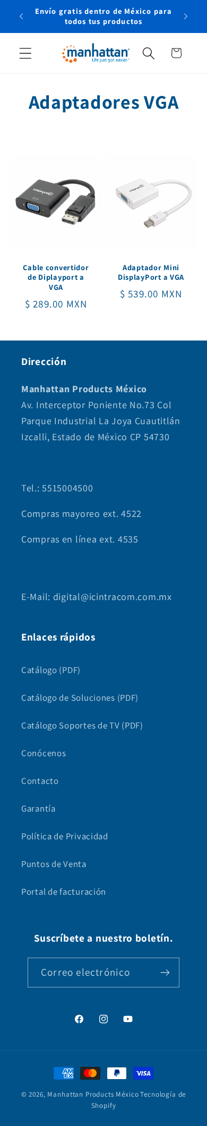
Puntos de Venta (54, 864)
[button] (26, 53)
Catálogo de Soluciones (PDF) (80, 697)
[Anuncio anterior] (21, 16)
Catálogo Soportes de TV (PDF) (82, 725)
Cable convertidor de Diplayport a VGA (56, 277)
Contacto (40, 781)
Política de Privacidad (64, 836)
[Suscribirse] (165, 972)
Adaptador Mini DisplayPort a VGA (151, 272)
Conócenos (43, 753)
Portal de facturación (63, 891)
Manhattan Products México (93, 1094)
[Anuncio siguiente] (185, 16)
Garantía (38, 808)
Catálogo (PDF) (51, 670)
